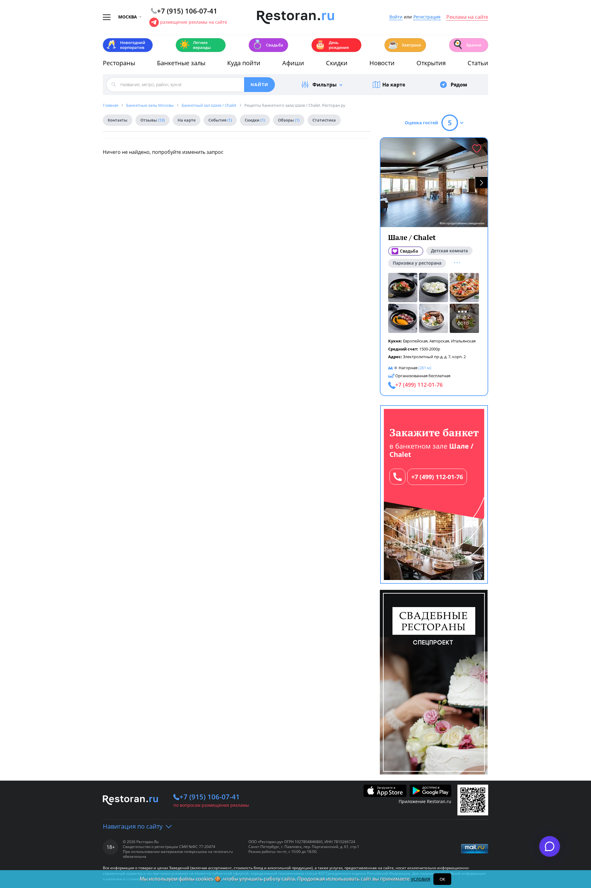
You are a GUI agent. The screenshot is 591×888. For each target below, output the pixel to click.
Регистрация (426, 17)
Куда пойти (243, 63)
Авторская (439, 341)
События (220, 120)
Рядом (459, 84)
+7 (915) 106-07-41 (209, 797)
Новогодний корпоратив (125, 45)
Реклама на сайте (467, 17)
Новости (382, 63)
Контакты (117, 120)
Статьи (478, 63)
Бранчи (466, 44)
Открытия (431, 63)
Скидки (337, 63)
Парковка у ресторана (417, 263)
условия (420, 878)
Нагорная (408, 367)
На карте (393, 84)
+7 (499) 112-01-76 (437, 477)
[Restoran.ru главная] (295, 17)
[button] (481, 182)
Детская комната (449, 251)
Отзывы (152, 120)
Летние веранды (195, 45)
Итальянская (463, 341)
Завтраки (404, 44)
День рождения (332, 45)
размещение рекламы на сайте (193, 22)
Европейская (415, 341)
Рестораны (119, 63)
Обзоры (289, 120)
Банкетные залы (181, 63)
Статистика (324, 120)
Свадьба (267, 44)
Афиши (293, 63)
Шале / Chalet (412, 237)
